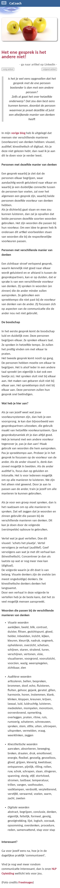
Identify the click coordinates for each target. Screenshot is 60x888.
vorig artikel (8, 69)
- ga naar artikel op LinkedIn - (38, 64)
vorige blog (18, 133)
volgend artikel (49, 69)
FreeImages (25, 882)
